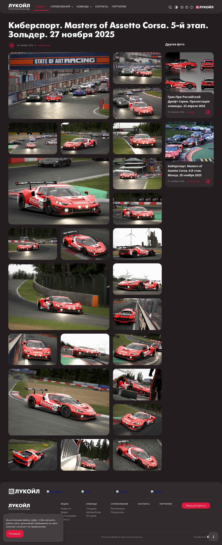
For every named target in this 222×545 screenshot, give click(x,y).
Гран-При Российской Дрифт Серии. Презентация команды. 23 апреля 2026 (189, 101)
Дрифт (190, 112)
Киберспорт (44, 45)
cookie (34, 520)
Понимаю (15, 533)
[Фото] (2, 15)
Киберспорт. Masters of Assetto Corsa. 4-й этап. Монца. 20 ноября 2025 (185, 170)
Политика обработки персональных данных (121, 537)
